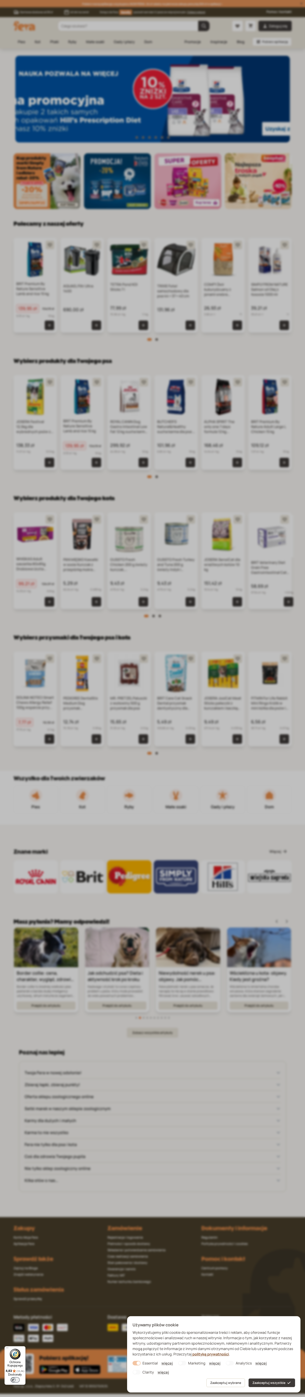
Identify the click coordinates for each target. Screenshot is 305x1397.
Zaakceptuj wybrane (225, 1383)
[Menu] (7, 1349)
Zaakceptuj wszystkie (268, 1383)
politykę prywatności (210, 1354)
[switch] (15, 1380)
